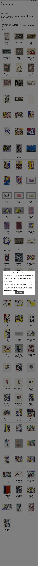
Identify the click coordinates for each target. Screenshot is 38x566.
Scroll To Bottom (19, 292)
